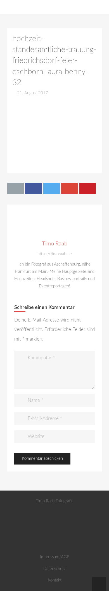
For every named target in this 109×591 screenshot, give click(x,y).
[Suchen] (102, 7)
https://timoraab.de (54, 254)
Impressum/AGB (54, 557)
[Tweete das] (51, 188)
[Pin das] (87, 188)
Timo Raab (54, 244)
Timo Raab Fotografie (55, 501)
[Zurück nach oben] (99, 584)
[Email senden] (15, 188)
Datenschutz (54, 569)
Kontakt (54, 580)
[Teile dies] (33, 188)
